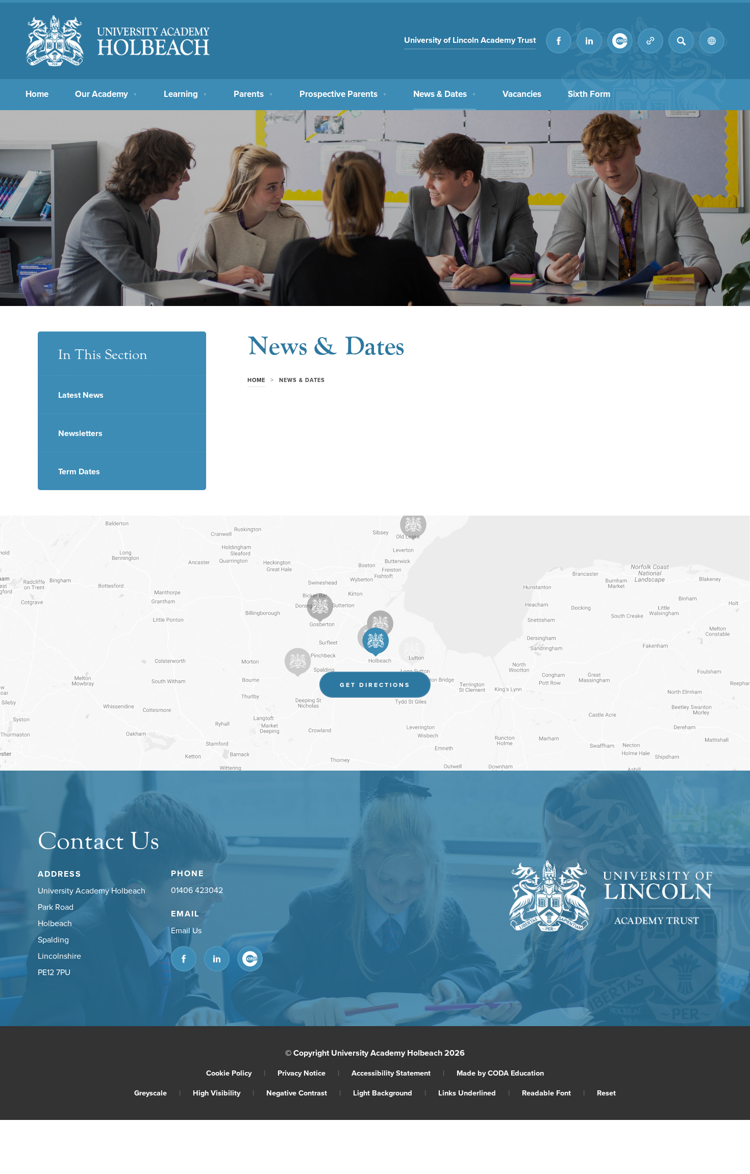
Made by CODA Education (500, 1072)
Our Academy (106, 94)
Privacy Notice (308, 1072)
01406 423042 (197, 890)
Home (37, 94)
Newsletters (80, 433)
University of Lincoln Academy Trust (470, 41)
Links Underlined (474, 1092)
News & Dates (444, 94)
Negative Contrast (303, 1092)
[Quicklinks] (650, 41)
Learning (185, 94)
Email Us (186, 930)
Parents (253, 94)
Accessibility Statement (398, 1072)
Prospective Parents (343, 94)
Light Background (389, 1092)
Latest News (81, 395)
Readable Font (553, 1092)
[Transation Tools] (711, 41)
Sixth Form (589, 94)
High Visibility (223, 1092)
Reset (606, 1092)
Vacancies (522, 94)
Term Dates (79, 471)
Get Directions (385, 687)
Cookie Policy (235, 1072)
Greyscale (157, 1092)
